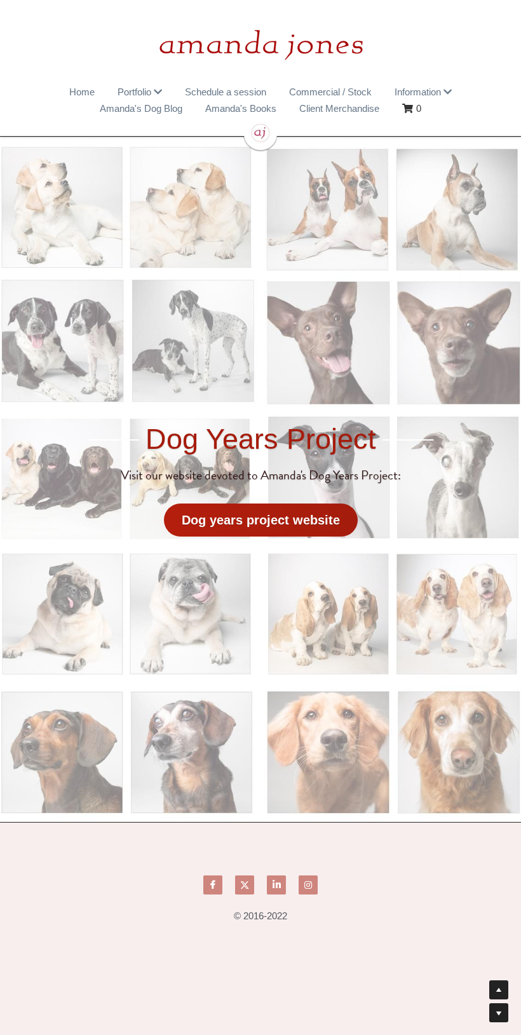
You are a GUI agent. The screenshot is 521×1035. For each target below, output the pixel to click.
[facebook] (212, 881)
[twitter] (244, 881)
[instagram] (308, 881)
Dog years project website (261, 516)
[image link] (260, 44)
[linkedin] (276, 881)
